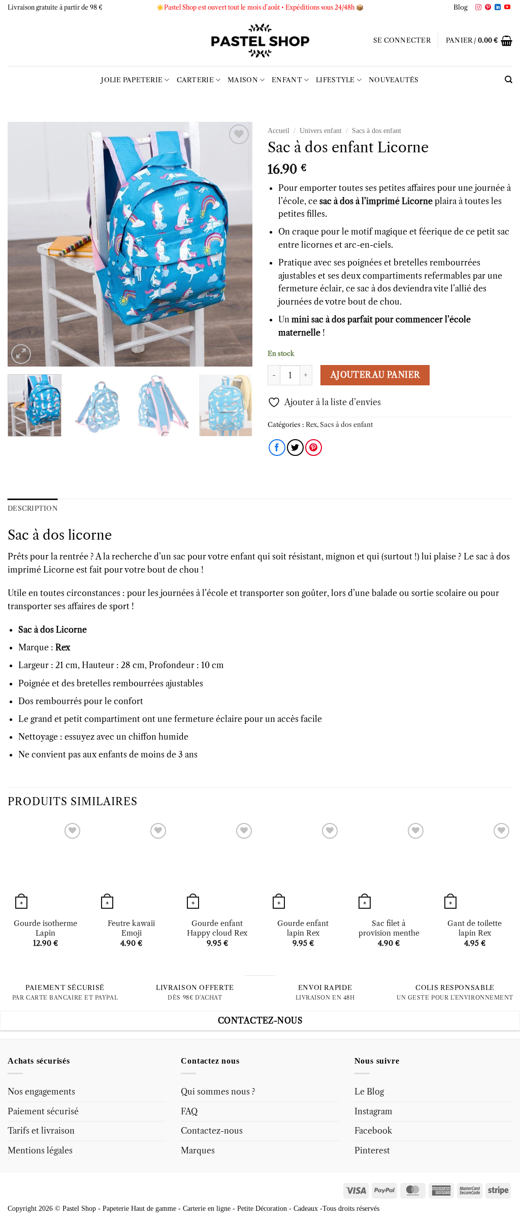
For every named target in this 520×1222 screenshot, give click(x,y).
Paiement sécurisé (43, 1111)
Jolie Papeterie (131, 80)
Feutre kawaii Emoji (131, 928)
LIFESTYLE (335, 80)
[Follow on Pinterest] (488, 7)
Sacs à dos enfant (376, 131)
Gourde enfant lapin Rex (303, 928)
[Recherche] (508, 79)
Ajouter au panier (375, 375)
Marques (198, 1150)
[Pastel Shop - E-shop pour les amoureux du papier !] (260, 40)
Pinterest (372, 1150)
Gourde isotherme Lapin (45, 928)
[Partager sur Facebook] (277, 447)
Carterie (195, 80)
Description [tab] (33, 508)
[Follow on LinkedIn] (498, 7)
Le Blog (369, 1091)
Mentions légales (40, 1150)
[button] (402, 40)
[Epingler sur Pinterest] (313, 447)
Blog (460, 7)
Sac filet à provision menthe (389, 928)
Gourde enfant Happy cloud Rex (217, 928)
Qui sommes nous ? (218, 1091)
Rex (311, 424)
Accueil (278, 131)
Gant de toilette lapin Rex (474, 928)
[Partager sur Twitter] (295, 447)
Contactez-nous (212, 1131)
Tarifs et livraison (41, 1131)
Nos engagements (41, 1091)
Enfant (287, 80)
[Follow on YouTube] (507, 7)
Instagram (373, 1111)
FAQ (189, 1111)
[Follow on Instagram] (478, 7)
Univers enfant (321, 131)
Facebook (373, 1131)
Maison (243, 80)
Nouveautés (394, 80)
